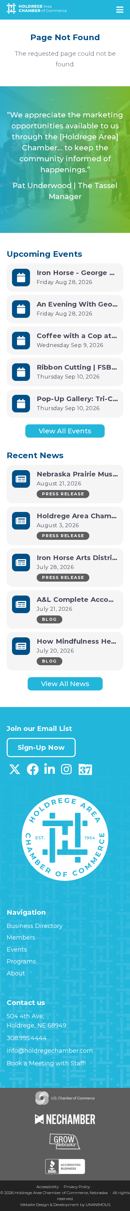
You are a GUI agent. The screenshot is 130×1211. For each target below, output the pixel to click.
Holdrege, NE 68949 (36, 1025)
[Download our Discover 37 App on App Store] (85, 771)
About (16, 973)
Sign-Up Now (41, 747)
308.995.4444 (27, 1038)
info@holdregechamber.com (50, 1050)
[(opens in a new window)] (15, 771)
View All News (65, 684)
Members (21, 937)
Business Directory (35, 926)
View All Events (65, 431)
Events (17, 949)
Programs (21, 961)
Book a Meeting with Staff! (46, 1063)
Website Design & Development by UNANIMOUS (65, 1204)
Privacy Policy (77, 1186)
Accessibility (47, 1186)
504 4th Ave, (25, 1016)
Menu (119, 10)
